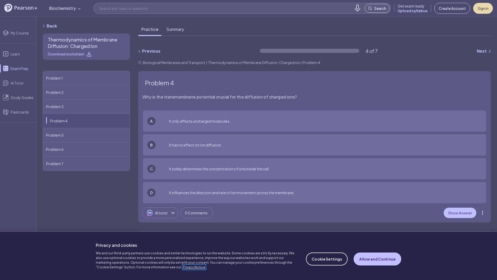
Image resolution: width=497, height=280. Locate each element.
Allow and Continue (377, 259)
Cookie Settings (327, 259)
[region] (248, 255)
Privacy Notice (194, 267)
